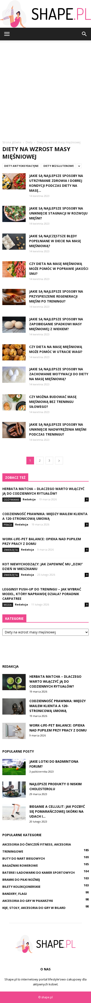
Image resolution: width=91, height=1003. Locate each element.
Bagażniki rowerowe (20, 865)
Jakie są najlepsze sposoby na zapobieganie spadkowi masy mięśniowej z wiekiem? (56, 324)
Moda (8, 604)
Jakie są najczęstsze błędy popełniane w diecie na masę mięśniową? (55, 241)
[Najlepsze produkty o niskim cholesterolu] (14, 789)
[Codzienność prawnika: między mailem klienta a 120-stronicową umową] (14, 706)
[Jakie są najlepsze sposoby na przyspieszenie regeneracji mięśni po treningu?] (14, 297)
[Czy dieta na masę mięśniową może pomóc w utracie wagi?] (14, 352)
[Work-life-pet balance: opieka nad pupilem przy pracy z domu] (14, 731)
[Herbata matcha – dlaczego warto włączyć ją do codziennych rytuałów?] (14, 682)
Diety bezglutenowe (58, 166)
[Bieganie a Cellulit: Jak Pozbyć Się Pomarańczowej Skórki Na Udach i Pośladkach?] (14, 812)
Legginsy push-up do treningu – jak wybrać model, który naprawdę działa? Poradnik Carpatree (41, 594)
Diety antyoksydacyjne (21, 166)
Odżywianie (11, 499)
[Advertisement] (45, 88)
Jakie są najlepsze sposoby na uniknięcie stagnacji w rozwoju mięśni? (58, 213)
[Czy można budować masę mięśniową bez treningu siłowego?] (14, 402)
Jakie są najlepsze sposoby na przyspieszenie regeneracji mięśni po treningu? (56, 296)
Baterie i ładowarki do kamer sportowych (38, 872)
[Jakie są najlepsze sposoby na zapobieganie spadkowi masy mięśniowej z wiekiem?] (14, 325)
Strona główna (11, 142)
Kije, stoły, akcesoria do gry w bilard (34, 908)
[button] (84, 34)
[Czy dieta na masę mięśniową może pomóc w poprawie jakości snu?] (14, 269)
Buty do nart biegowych (23, 858)
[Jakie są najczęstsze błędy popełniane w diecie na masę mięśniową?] (14, 242)
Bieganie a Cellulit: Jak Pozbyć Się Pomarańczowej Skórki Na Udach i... (57, 811)
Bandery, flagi (14, 894)
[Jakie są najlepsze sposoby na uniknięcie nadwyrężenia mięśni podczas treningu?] (14, 430)
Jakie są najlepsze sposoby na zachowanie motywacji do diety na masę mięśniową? (58, 374)
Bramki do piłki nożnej (21, 879)
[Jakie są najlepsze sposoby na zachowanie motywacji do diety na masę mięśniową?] (14, 375)
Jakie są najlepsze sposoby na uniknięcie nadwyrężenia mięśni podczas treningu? (57, 429)
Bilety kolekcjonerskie (21, 886)
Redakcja (29, 499)
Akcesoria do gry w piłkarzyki (27, 901)
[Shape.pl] (45, 14)
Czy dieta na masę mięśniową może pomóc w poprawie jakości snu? (58, 268)
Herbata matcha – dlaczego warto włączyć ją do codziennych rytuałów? (43, 491)
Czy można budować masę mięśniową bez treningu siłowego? (53, 401)
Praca (8, 524)
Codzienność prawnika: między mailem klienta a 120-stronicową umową (45, 516)
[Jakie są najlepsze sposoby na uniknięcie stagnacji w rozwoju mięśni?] (14, 214)
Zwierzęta (11, 549)
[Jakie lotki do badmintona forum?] (14, 767)
